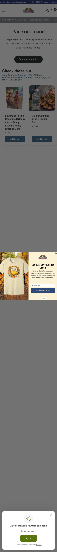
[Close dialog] (55, 253)
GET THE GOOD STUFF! (43, 290)
